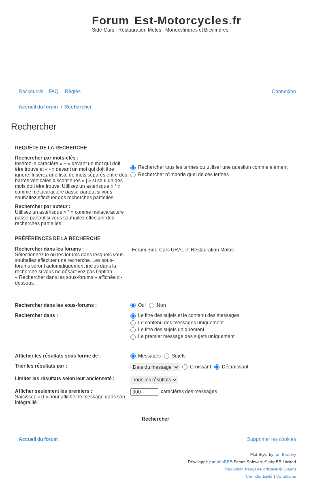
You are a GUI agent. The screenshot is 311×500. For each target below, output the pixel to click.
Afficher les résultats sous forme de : (58, 356)
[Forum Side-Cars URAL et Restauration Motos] (213, 250)
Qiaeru (289, 469)
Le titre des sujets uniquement (170, 329)
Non (161, 305)
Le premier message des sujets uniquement (185, 336)
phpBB (223, 462)
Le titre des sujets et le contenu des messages (188, 315)
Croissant (200, 367)
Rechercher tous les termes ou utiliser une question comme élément (212, 167)
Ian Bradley (285, 454)
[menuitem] (51, 91)
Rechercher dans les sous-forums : (56, 305)
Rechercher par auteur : (42, 206)
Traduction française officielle (251, 469)
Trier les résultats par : (41, 366)
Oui (141, 305)
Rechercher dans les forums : (49, 249)
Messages (149, 356)
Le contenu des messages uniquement (180, 323)
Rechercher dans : (36, 315)
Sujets (177, 356)
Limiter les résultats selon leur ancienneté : (65, 378)
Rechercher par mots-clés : (47, 158)
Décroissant (234, 367)
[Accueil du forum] (49, 45)
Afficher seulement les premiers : (53, 391)
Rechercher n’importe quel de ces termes (183, 174)
